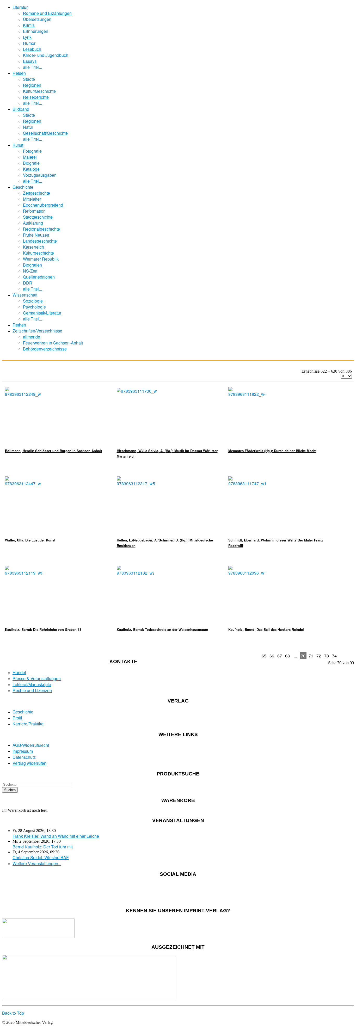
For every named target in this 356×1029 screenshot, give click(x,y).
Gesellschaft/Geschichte (45, 133)
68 (287, 656)
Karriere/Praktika (28, 724)
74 (334, 656)
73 (326, 656)
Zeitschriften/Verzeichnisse (37, 331)
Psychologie (34, 307)
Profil (17, 718)
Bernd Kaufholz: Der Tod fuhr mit (43, 847)
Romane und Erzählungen (47, 13)
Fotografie (32, 151)
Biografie (31, 163)
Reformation (34, 211)
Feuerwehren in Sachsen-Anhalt (53, 343)
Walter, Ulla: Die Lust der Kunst (30, 540)
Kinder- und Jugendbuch (45, 55)
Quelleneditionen (39, 277)
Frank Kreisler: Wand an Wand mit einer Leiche (56, 836)
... (295, 656)
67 (279, 656)
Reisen (19, 73)
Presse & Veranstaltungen (37, 678)
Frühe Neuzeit (36, 235)
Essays (29, 61)
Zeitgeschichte (36, 193)
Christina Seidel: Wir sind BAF (41, 857)
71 (311, 656)
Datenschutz (24, 757)
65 (264, 656)
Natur (28, 127)
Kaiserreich (33, 247)
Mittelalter (32, 199)
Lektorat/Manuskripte (32, 684)
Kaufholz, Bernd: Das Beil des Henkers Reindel (266, 629)
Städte (29, 79)
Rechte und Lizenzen (32, 690)
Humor (29, 43)
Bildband (21, 109)
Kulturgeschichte (38, 253)
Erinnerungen (35, 31)
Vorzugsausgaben (40, 175)
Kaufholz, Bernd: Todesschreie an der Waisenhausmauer (162, 629)
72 (318, 656)
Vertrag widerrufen (29, 763)
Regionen (32, 85)
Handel (19, 672)
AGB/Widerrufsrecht (31, 745)
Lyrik (27, 37)
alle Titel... (32, 67)
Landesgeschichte (40, 241)
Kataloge (31, 169)
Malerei (30, 157)
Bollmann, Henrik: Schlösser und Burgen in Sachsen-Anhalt (53, 450)
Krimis (29, 25)
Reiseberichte (36, 97)
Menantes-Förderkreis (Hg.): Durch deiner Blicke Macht (272, 450)
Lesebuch (32, 49)
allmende (31, 337)
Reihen (19, 325)
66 (271, 656)
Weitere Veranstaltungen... (37, 863)
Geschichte (23, 187)
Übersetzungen (37, 19)
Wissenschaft (25, 295)
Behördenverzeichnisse (45, 349)
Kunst (18, 145)
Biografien (32, 265)
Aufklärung (33, 223)
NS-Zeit (30, 271)
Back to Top (13, 1013)
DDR (27, 283)
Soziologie (33, 301)
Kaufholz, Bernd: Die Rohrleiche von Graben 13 (43, 629)
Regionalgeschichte (41, 229)
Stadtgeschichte (38, 217)
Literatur (20, 7)
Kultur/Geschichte (39, 91)
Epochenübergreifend (43, 205)
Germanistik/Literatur (42, 313)
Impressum (23, 751)
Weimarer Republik (41, 259)
